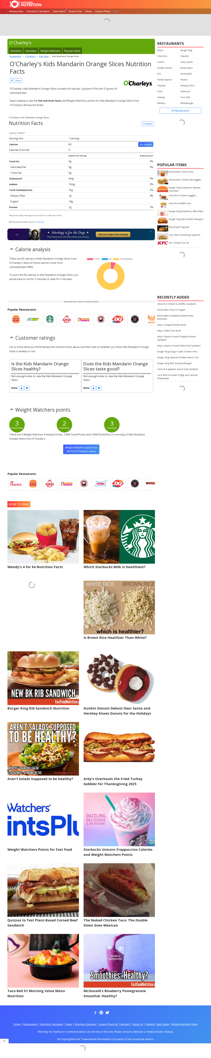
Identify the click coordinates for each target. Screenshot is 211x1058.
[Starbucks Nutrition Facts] (50, 320)
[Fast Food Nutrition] (25, 4)
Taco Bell (185, 97)
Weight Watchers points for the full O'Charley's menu (81, 449)
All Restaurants (180, 110)
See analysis (146, 144)
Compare (147, 123)
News (88, 11)
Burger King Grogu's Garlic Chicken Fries (177, 351)
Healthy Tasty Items (157, 1024)
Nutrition (16, 51)
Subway (161, 97)
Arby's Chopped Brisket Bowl (171, 324)
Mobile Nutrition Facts (185, 1024)
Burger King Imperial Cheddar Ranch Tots (178, 357)
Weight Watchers (50, 51)
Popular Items (72, 51)
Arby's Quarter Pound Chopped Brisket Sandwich (176, 338)
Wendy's (161, 103)
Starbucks (185, 91)
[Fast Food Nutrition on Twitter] (107, 1013)
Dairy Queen (186, 61)
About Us (137, 1024)
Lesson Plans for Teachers (114, 1024)
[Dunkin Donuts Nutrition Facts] (84, 320)
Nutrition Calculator (38, 11)
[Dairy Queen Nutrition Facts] (118, 320)
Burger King (186, 50)
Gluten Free (75, 11)
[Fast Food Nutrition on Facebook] (95, 1013)
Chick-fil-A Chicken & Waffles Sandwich (176, 303)
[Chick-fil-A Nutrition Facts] (16, 484)
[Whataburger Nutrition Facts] (152, 320)
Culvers (161, 61)
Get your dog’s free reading (113, 234)
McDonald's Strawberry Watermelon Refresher (175, 317)
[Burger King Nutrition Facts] (16, 320)
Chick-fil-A (162, 56)
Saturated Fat (18, 167)
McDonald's (186, 73)
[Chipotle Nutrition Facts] (152, 484)
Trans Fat (15, 172)
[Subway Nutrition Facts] (33, 320)
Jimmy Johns (186, 67)
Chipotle (184, 56)
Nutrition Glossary (85, 1024)
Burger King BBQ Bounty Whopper (174, 363)
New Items (59, 11)
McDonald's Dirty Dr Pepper (171, 309)
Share (17, 80)
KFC (159, 73)
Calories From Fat (19, 150)
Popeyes (161, 85)
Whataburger (186, 103)
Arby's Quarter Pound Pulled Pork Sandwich (179, 345)
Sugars (14, 201)
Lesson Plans (102, 11)
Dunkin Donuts (164, 67)
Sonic (160, 91)
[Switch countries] (116, 11)
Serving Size (16, 138)
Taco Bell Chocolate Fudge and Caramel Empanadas (177, 377)
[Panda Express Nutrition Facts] (101, 320)
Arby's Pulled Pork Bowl (169, 330)
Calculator (31, 51)
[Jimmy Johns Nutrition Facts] (135, 320)
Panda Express (164, 79)
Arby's (160, 50)
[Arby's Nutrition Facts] (67, 320)
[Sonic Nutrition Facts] (101, 484)
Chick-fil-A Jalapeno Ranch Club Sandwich (177, 369)
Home (16, 1024)
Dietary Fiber (17, 195)
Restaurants (16, 11)
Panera (184, 79)
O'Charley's (39, 222)
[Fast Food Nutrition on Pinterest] (101, 1013)
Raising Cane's (187, 85)
